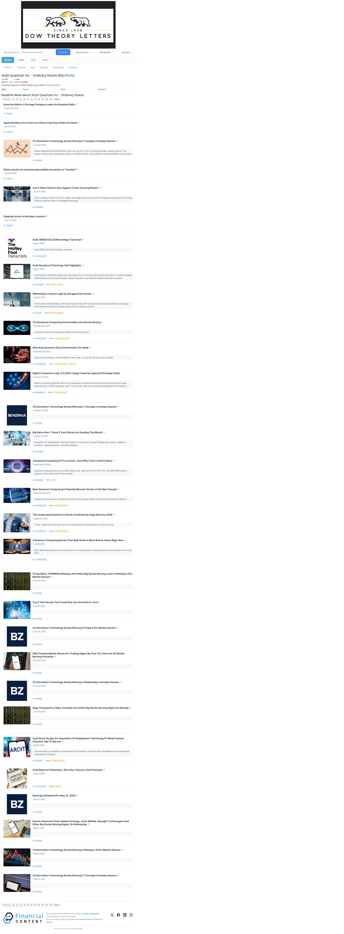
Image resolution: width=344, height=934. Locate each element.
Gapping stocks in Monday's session (25, 216)
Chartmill (9, 113)
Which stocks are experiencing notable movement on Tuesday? (41, 169)
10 (47, 99)
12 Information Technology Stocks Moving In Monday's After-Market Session (78, 849)
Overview (22, 67)
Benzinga (39, 160)
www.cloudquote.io (92, 913)
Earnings (60, 284)
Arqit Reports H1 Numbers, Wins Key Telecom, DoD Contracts (69, 769)
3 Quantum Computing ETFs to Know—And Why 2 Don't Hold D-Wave (74, 460)
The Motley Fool (41, 256)
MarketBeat (39, 207)
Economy (73, 364)
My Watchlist (105, 52)
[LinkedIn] (125, 918)
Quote (26, 89)
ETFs (33, 60)
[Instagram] (131, 918)
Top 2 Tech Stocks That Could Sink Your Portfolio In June (66, 602)
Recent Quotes (82, 52)
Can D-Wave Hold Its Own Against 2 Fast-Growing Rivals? (67, 187)
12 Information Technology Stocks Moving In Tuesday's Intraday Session (75, 141)
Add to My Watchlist (52, 85)
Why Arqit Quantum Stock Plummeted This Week (62, 347)
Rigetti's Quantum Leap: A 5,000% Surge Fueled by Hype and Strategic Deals (76, 373)
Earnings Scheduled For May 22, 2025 (55, 795)
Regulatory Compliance (62, 338)
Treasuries (72, 67)
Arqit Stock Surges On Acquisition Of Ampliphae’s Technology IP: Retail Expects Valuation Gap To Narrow (78, 740)
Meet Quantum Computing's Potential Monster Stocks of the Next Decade (76, 489)
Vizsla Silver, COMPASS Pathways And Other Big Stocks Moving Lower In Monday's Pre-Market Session (83, 575)
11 (51, 99)
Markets (7, 60)
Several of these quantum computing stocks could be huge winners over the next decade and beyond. (80, 499)
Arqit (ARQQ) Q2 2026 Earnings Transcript (58, 239)
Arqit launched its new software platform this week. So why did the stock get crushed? (74, 357)
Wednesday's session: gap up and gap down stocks (63, 293)
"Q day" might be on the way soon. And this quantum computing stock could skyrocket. (74, 524)
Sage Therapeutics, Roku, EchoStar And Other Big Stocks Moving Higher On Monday (82, 707)
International (58, 67)
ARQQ (68, 75)
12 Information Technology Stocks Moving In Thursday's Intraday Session (76, 406)
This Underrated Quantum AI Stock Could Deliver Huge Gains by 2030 (74, 514)
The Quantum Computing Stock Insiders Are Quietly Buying (68, 322)
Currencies (43, 67)
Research (102, 89)
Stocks (21, 60)
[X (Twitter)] (112, 918)
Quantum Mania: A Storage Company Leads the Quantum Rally (40, 104)
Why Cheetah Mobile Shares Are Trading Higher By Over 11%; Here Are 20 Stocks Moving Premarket (78, 655)
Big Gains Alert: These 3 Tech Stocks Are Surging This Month (69, 432)
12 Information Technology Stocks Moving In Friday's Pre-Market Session (76, 627)
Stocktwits (39, 760)
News (32, 67)
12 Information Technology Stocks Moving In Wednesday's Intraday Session (77, 682)
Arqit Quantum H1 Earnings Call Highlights (58, 265)
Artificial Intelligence (56, 313)
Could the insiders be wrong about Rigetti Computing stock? (61, 332)
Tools (44, 60)
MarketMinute (40, 392)
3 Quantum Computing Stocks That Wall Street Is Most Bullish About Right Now (79, 540)
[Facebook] (118, 918)
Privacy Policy (85, 919)
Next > (57, 99)
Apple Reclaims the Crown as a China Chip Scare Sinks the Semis (41, 122)
